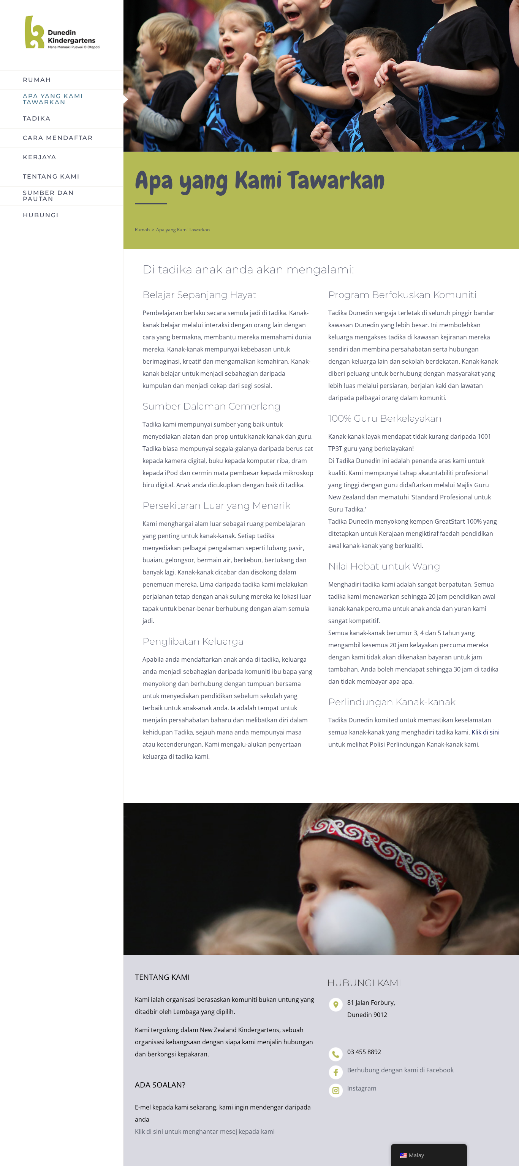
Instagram (362, 1088)
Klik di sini (486, 732)
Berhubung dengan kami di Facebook (400, 1070)
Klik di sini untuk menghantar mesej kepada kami (205, 1131)
